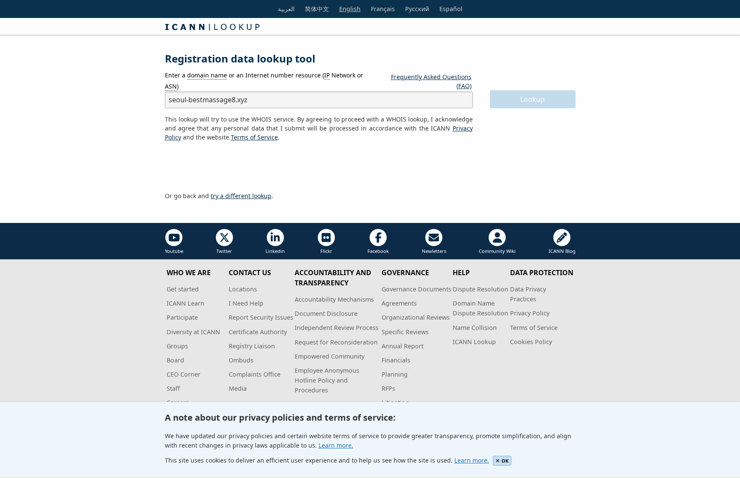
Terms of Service (534, 328)
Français (383, 9)
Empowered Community (329, 356)
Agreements (399, 303)
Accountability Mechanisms (334, 299)
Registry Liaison (252, 346)
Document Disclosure (326, 313)
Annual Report (403, 346)
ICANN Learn (185, 303)
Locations (243, 289)
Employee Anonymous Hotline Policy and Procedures (327, 380)
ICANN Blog (562, 251)
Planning (395, 374)
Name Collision (475, 328)
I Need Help (246, 303)
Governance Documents (416, 289)
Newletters (434, 251)
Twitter (224, 251)
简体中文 (317, 9)
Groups (177, 346)
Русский (417, 9)
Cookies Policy (531, 342)
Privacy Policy (529, 313)
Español (450, 9)
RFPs (388, 388)
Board (175, 360)
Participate (182, 317)
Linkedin (275, 251)
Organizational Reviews (416, 317)
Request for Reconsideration (336, 342)
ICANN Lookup (474, 342)
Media (238, 388)
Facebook (378, 251)
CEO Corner (183, 374)
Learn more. (336, 445)
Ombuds (241, 360)
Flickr (326, 251)
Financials (396, 360)
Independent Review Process (337, 328)
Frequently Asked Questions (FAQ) (431, 81)
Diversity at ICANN (193, 332)
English (350, 9)
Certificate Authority (258, 332)
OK (504, 460)
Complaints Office (254, 374)
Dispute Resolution (480, 289)
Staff (173, 388)
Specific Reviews (405, 332)
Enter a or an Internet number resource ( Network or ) (264, 80)
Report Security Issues (261, 317)
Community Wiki (497, 251)
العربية (286, 9)
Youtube (174, 251)
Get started (183, 289)
